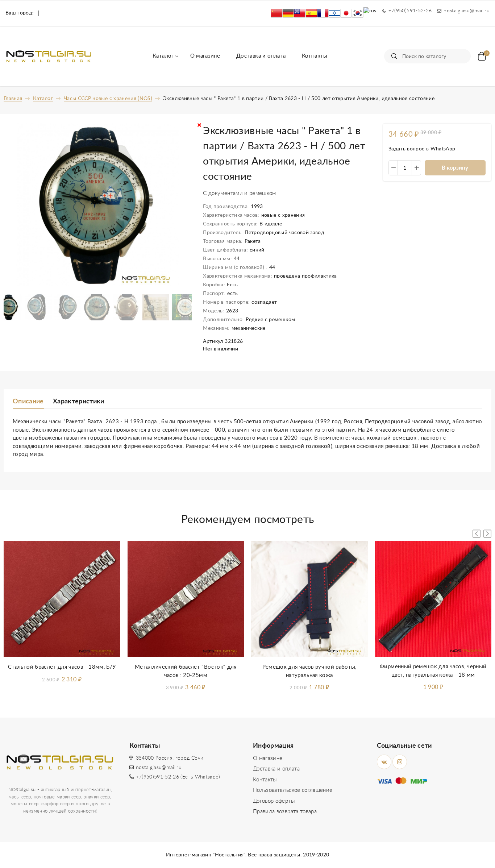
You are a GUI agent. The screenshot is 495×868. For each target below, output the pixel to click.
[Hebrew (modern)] (334, 13)
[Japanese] (346, 13)
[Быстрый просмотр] (107, 587)
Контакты (315, 56)
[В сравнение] (107, 570)
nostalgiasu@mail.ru (159, 767)
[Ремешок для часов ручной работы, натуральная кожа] (309, 599)
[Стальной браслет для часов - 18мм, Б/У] (62, 599)
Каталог (163, 56)
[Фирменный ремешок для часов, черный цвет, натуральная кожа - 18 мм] (433, 599)
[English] (299, 13)
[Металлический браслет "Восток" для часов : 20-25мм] (186, 599)
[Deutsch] (288, 13)
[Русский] (370, 13)
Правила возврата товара (285, 811)
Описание (28, 401)
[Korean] (357, 13)
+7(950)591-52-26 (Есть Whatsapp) (178, 777)
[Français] (323, 13)
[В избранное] (107, 553)
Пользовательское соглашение (292, 790)
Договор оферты (274, 801)
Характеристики (78, 401)
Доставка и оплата (261, 56)
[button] (487, 533)
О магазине (205, 56)
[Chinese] (276, 13)
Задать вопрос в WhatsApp (421, 148)
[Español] (311, 13)
